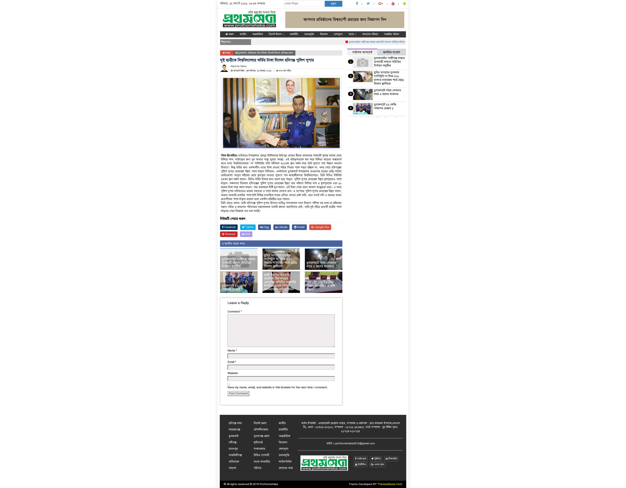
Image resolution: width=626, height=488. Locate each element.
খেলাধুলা (338, 34)
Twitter (249, 227)
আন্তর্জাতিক (257, 34)
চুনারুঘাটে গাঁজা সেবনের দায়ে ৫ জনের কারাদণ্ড (321, 264)
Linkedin (283, 227)
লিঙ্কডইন (392, 458)
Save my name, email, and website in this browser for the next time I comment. (278, 387)
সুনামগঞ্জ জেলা (261, 436)
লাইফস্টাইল (285, 461)
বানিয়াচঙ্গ (252, 52)
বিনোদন (324, 34)
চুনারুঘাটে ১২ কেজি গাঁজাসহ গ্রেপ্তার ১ (234, 287)
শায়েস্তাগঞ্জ (234, 429)
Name (232, 350)
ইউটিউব (361, 464)
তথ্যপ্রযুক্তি (309, 34)
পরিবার (257, 468)
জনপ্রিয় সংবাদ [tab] (391, 52)
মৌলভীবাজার (261, 429)
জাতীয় (243, 34)
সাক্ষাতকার (259, 449)
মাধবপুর (233, 449)
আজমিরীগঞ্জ (235, 455)
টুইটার (377, 458)
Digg (266, 227)
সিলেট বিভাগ (275, 34)
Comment (235, 311)
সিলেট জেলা (260, 423)
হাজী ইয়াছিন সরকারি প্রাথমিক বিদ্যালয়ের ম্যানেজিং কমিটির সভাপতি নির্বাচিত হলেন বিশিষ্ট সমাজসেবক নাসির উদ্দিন (280, 282)
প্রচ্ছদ (231, 34)
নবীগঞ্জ (232, 442)
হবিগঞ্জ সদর (235, 423)
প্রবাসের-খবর (286, 468)
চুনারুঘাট (242, 52)
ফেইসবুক (361, 458)
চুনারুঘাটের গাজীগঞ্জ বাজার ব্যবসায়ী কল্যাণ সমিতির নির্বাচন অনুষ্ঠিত (370, 42)
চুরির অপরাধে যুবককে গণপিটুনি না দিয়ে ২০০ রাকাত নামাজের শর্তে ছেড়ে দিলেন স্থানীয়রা (280, 260)
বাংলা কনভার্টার (262, 461)
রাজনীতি (294, 34)
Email (232, 362)
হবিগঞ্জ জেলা (287, 52)
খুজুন (333, 3)
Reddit (301, 227)
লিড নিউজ (262, 52)
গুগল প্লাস (379, 464)
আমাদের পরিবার (370, 34)
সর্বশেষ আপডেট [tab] (362, 52)
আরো (352, 34)
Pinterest (230, 234)
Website (233, 373)
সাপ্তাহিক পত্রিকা (391, 34)
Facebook (230, 227)
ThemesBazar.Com (389, 484)
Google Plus (322, 227)
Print (247, 234)
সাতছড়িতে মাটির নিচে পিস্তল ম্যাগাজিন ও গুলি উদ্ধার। (320, 285)
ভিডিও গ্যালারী (261, 455)
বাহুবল (232, 468)
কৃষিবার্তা (258, 442)
